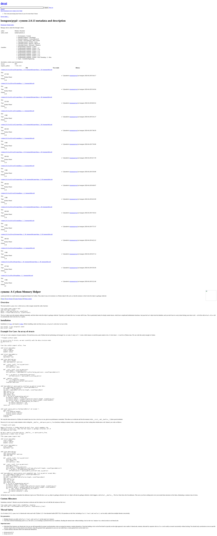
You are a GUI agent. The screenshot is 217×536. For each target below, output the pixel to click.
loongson (6, 11)
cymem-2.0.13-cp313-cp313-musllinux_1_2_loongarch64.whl (17, 165)
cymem (14, 11)
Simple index (10, 25)
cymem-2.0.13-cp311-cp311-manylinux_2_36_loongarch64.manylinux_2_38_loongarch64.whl (26, 97)
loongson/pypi (74, 75)
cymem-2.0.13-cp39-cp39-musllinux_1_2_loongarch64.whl (17, 275)
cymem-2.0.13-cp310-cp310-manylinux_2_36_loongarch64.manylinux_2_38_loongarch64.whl (26, 69)
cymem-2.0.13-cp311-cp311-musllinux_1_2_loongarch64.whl (17, 111)
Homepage (4, 25)
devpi (4, 3)
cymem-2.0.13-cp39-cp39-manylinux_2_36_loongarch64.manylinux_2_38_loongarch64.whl (26, 261)
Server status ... (5, 16)
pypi (10, 11)
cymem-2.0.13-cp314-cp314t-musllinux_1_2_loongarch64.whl (18, 248)
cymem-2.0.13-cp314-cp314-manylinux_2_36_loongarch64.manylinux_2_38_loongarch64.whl (26, 207)
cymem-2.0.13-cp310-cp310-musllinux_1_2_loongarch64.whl (17, 83)
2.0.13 (18, 11)
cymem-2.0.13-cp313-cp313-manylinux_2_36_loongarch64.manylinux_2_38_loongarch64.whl (26, 152)
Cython (21, 324)
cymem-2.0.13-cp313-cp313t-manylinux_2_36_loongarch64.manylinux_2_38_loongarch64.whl (26, 179)
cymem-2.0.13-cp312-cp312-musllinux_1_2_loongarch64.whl (17, 138)
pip (11, 324)
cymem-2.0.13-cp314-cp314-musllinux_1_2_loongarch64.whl (17, 220)
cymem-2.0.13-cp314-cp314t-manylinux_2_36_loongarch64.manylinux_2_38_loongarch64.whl (26, 234)
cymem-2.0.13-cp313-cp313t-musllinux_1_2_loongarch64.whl (18, 193)
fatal (21, 11)
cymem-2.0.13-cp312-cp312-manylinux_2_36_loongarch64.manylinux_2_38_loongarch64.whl (26, 124)
